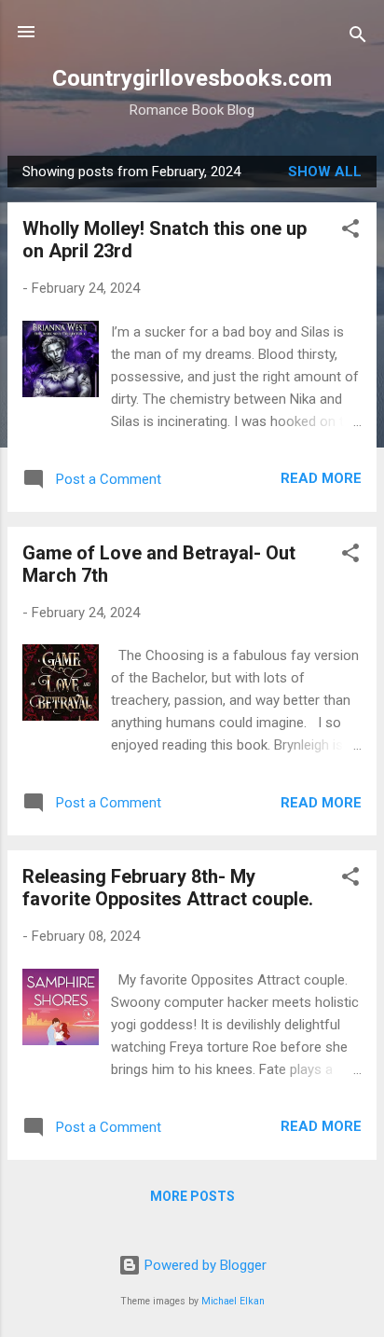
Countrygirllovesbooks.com (192, 78)
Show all (325, 171)
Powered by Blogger (204, 1265)
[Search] (358, 37)
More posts (192, 1196)
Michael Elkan (233, 1301)
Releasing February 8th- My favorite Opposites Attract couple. (167, 887)
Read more (321, 478)
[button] (350, 231)
